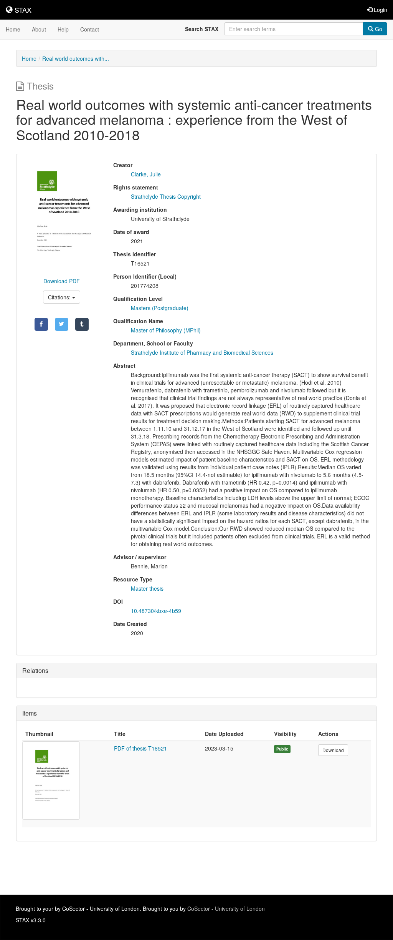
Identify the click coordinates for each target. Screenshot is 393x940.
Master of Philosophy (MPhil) (166, 330)
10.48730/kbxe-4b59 (156, 610)
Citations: (60, 297)
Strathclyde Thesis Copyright (166, 196)
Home (13, 29)
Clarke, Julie (146, 174)
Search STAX (201, 29)
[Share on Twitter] (61, 324)
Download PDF (61, 281)
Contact (89, 29)
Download (333, 750)
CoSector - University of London (226, 908)
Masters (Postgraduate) (159, 308)
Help (63, 29)
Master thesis (147, 588)
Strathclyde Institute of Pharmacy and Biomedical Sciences (202, 352)
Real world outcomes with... (75, 58)
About (39, 29)
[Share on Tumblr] (82, 324)
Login (379, 9)
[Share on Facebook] (41, 324)
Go (377, 29)
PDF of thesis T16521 (140, 748)
